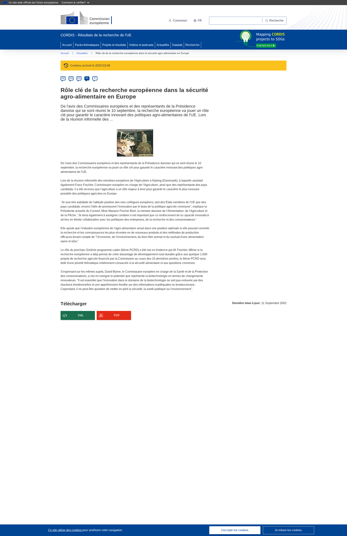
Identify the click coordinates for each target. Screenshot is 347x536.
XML (81, 315)
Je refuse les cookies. (288, 530)
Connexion (180, 20)
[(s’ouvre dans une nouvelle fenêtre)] (90, 18)
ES (79, 78)
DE (63, 78)
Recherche (192, 44)
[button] (198, 21)
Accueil (67, 44)
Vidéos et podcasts (141, 44)
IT (95, 78)
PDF (117, 315)
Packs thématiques (87, 44)
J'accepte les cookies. (235, 530)
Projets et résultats (114, 44)
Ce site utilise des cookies (65, 530)
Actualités (163, 44)
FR (86, 78)
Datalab (177, 44)
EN (71, 78)
